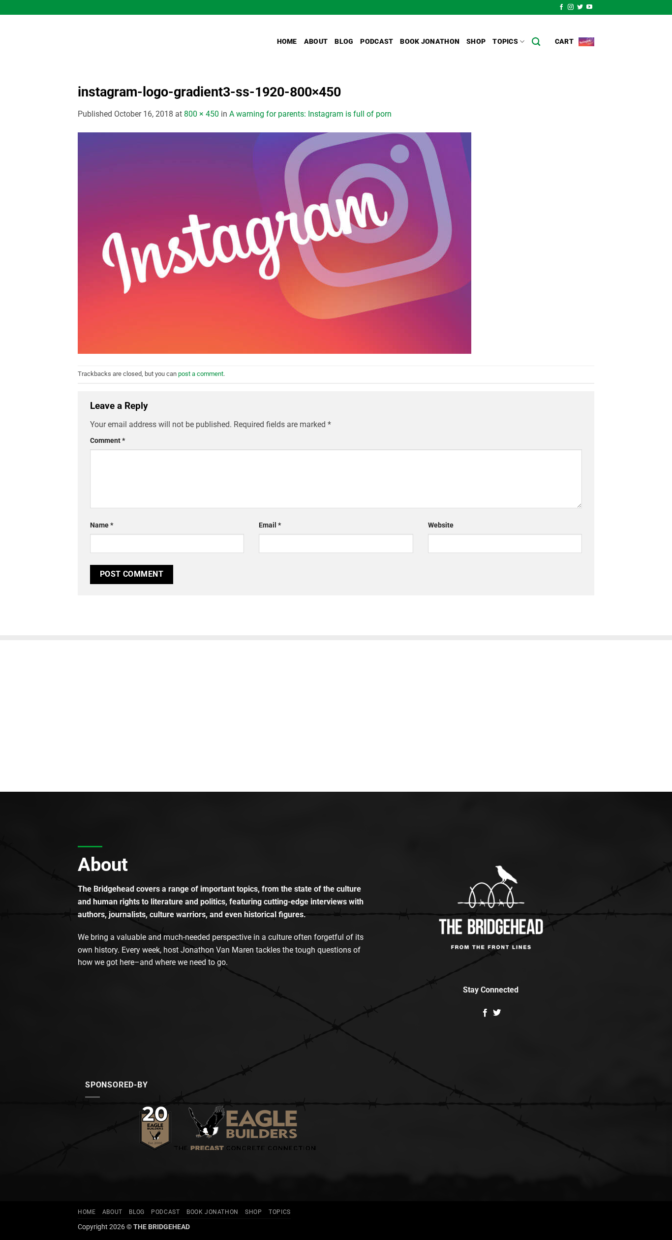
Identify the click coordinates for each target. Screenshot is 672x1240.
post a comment (200, 373)
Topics (505, 41)
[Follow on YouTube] (589, 7)
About (316, 41)
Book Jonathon (429, 41)
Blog (344, 41)
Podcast (376, 41)
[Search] (536, 42)
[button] (574, 41)
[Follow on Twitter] (580, 7)
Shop (476, 41)
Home (287, 41)
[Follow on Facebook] (561, 7)
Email (270, 525)
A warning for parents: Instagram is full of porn (310, 114)
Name (101, 525)
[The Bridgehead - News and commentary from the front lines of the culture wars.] (144, 42)
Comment (107, 440)
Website (441, 525)
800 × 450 (201, 114)
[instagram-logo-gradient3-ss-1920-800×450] (274, 242)
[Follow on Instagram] (571, 7)
